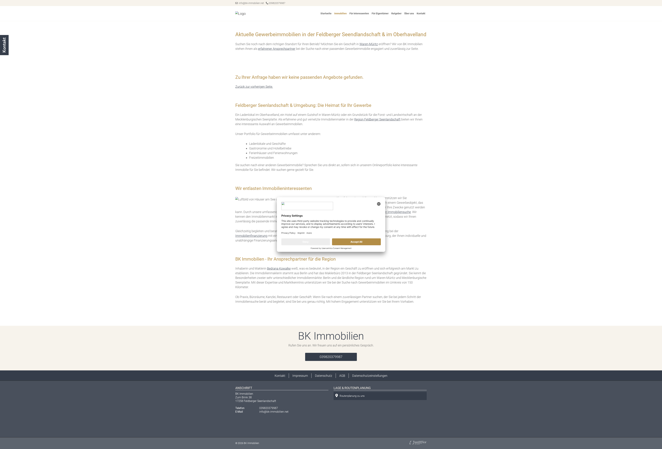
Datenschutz (323, 375)
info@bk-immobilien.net (251, 3)
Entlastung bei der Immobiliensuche (387, 212)
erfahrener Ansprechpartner (276, 49)
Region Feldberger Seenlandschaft (377, 119)
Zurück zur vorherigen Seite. (254, 86)
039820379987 (276, 3)
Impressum (300, 375)
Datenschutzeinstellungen (369, 375)
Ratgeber (396, 13)
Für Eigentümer (380, 13)
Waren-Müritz (368, 44)
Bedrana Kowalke (279, 268)
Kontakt (421, 13)
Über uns (409, 13)
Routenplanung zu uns (352, 395)
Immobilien (340, 13)
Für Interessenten (359, 13)
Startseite (326, 13)
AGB (342, 375)
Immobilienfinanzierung (251, 236)
